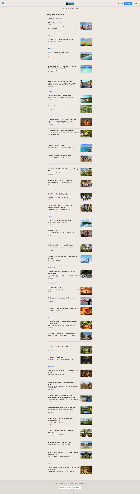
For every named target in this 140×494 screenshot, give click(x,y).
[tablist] (55, 18)
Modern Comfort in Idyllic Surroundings (58, 434)
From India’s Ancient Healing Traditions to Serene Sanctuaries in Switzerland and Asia (63, 133)
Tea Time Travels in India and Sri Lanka (61, 106)
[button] (62, 8)
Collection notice (82, 483)
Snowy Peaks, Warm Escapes (55, 260)
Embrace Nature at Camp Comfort (59, 442)
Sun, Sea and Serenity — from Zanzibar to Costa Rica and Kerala (62, 247)
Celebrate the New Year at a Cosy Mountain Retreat (62, 257)
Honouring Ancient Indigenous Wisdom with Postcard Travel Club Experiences (63, 386)
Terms (76, 483)
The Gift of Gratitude (55, 288)
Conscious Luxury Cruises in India (59, 95)
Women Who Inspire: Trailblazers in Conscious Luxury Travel (60, 206)
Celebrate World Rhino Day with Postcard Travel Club (61, 349)
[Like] (49, 126)
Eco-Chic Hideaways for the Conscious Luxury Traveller (61, 147)
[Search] (118, 3)
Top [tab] (54, 18)
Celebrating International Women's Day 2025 (59, 209)
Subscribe (128, 3)
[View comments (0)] (59, 45)
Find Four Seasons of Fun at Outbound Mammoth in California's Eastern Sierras (61, 396)
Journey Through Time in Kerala (56, 422)
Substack (63, 491)
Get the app (77, 487)
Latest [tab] (50, 18)
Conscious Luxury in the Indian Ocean (57, 54)
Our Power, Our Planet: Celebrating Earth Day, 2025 (63, 170)
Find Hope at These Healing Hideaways (61, 298)
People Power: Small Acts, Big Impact (60, 180)
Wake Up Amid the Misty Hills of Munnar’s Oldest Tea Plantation (61, 409)
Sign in (135, 3)
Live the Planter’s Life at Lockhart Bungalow (62, 407)
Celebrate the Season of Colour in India (61, 39)
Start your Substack (66, 487)
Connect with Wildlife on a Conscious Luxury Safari (63, 371)
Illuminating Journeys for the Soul (56, 310)
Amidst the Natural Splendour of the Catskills (59, 456)
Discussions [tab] (59, 18)
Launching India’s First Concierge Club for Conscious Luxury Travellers (62, 67)
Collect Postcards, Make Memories (56, 70)
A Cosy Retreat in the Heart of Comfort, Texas (59, 444)
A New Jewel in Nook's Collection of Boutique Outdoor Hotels (63, 399)
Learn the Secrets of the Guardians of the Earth (61, 383)
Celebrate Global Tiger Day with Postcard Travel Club (61, 471)
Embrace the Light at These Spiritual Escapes (63, 308)
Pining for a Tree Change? (56, 357)
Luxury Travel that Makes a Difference (57, 222)
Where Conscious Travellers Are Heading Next (62, 24)
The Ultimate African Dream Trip (56, 374)
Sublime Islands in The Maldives (58, 53)
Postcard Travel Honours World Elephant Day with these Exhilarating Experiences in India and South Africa (62, 83)
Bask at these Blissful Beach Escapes (60, 245)
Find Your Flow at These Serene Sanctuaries (62, 119)
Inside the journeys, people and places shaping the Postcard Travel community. (63, 27)
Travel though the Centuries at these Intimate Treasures (62, 335)
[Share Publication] (122, 3)
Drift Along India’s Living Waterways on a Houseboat (61, 97)
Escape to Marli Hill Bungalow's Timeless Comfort (61, 431)
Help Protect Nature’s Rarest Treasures (61, 347)
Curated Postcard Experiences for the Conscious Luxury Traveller (62, 233)
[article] (70, 27)
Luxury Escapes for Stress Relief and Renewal (59, 300)
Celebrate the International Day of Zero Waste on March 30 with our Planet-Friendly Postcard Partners (63, 196)
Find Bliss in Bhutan (54, 230)
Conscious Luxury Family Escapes (59, 155)
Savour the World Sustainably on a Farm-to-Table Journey (62, 322)
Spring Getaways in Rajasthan (55, 41)
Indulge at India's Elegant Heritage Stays (61, 333)
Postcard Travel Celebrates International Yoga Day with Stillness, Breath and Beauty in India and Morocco (61, 122)
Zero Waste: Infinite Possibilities (58, 194)
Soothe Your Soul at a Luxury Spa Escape (61, 130)
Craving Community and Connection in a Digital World (61, 272)
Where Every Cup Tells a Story (55, 108)
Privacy (72, 483)
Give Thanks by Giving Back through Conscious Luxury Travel (63, 290)
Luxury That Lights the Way (55, 172)
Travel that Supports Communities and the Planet (60, 182)
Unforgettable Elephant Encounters (60, 81)
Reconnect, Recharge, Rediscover (56, 157)
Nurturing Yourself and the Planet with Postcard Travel (61, 325)
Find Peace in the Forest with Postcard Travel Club (60, 359)
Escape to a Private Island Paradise (59, 220)
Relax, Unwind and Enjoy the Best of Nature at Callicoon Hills (63, 453)
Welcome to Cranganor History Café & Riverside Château (60, 419)
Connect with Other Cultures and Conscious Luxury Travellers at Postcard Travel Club (63, 276)
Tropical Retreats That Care (57, 145)
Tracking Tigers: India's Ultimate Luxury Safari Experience (63, 468)
